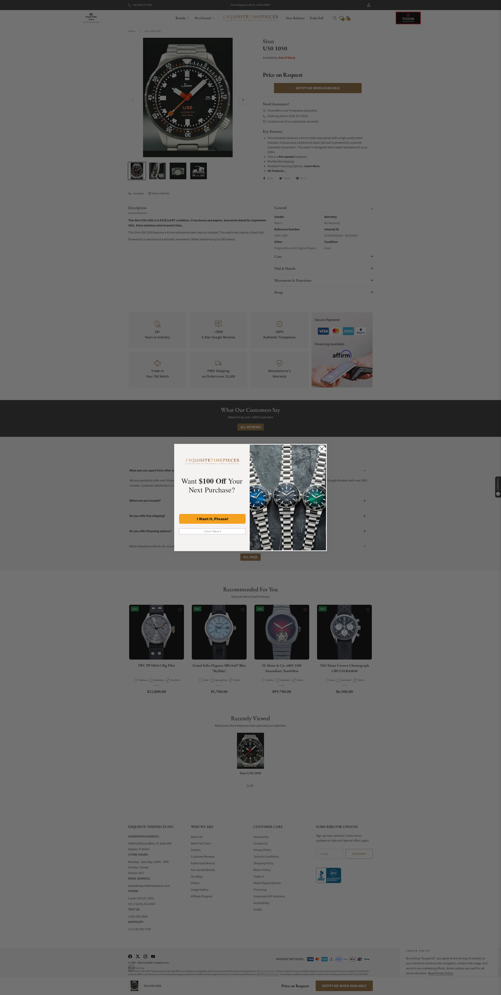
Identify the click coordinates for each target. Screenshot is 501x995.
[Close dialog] (321, 448)
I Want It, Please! (212, 519)
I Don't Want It (212, 531)
